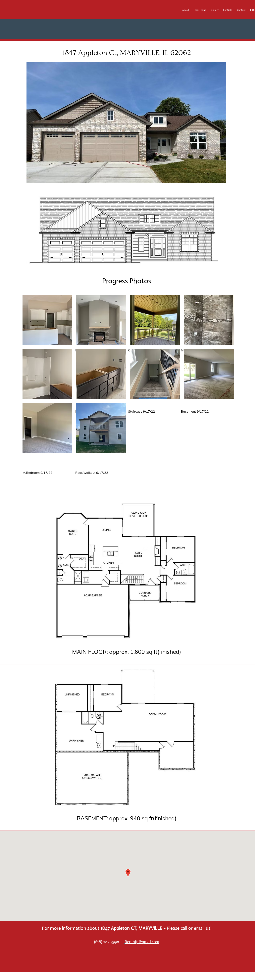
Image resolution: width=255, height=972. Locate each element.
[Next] (220, 115)
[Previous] (32, 115)
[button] (47, 320)
